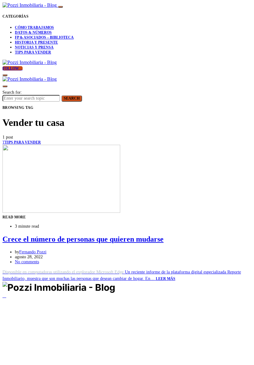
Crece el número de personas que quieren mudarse (83, 239)
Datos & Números (33, 32)
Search (72, 98)
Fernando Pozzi (32, 252)
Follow (11, 68)
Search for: (12, 92)
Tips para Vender (33, 52)
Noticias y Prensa (34, 47)
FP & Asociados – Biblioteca (44, 37)
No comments (27, 262)
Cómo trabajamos (34, 27)
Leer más (165, 279)
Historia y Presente (36, 42)
